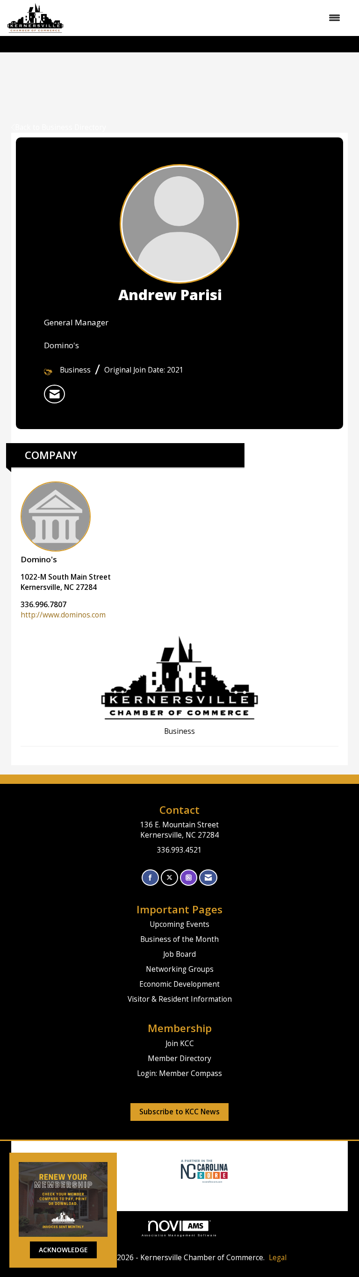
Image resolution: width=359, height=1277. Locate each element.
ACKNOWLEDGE (63, 1249)
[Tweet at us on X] (169, 877)
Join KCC (179, 1043)
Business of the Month (179, 939)
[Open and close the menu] (206, 17)
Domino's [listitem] (39, 559)
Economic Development (179, 984)
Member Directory (179, 1058)
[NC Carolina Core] (203, 1170)
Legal (278, 1258)
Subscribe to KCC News (179, 1112)
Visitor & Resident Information (180, 999)
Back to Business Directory (60, 127)
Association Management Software (180, 1235)
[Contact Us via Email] (208, 877)
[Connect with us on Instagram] (188, 877)
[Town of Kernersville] (177, 1170)
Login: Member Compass (179, 1073)
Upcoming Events (179, 924)
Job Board (179, 954)
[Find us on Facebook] (150, 877)
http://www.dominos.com (63, 615)
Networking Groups (180, 969)
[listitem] (54, 394)
